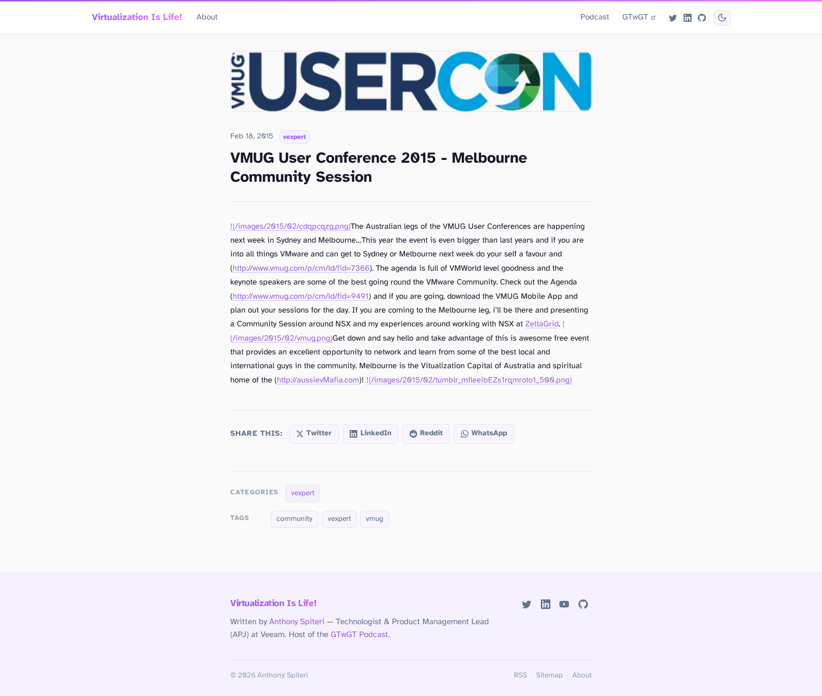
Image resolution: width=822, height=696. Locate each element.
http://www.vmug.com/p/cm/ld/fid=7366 (301, 269)
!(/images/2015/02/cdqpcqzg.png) (290, 227)
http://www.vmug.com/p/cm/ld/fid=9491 (301, 297)
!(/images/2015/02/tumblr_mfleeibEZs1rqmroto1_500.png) (469, 380)
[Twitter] (673, 17)
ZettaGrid (541, 324)
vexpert (294, 137)
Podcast (594, 17)
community (294, 519)
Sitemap (549, 675)
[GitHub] (702, 17)
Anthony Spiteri (296, 622)
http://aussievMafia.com (318, 380)
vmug (374, 519)
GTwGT (635, 17)
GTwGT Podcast (359, 634)
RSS (520, 675)
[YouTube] (564, 604)
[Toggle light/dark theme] (722, 18)
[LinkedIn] (687, 17)
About (207, 17)
